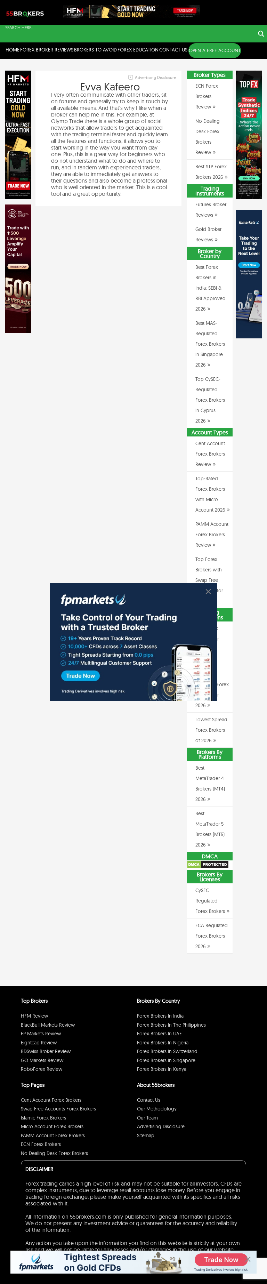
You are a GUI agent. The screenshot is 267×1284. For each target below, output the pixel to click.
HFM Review (34, 1016)
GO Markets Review (42, 1060)
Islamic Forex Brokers (43, 1118)
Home (12, 50)
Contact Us (173, 50)
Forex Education (138, 50)
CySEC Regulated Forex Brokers (210, 900)
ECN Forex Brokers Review (206, 96)
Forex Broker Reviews (46, 50)
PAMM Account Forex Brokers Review (211, 534)
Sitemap (145, 1135)
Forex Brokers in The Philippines (171, 1025)
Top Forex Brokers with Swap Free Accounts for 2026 (209, 580)
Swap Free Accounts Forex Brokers (58, 1109)
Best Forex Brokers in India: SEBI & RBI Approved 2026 (210, 288)
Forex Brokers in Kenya (161, 1069)
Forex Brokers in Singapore (166, 1060)
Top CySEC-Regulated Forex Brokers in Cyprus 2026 (210, 400)
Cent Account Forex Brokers (51, 1100)
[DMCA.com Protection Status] (208, 867)
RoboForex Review (41, 1069)
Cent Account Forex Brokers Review (210, 453)
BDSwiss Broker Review (46, 1051)
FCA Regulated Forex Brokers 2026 (211, 935)
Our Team (147, 1118)
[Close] (208, 591)
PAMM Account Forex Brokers (53, 1135)
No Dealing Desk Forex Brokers (54, 1153)
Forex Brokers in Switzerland (167, 1051)
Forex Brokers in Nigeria (162, 1043)
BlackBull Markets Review (48, 1025)
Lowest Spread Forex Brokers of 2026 (211, 730)
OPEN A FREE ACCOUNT (215, 50)
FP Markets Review (41, 1033)
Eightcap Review (39, 1043)
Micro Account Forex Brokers (52, 1126)
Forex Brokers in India (160, 1016)
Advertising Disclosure (161, 1126)
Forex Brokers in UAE (159, 1033)
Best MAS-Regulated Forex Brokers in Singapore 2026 (210, 344)
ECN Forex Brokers (41, 1144)
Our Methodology (157, 1109)
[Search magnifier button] (261, 33)
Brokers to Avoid (95, 50)
